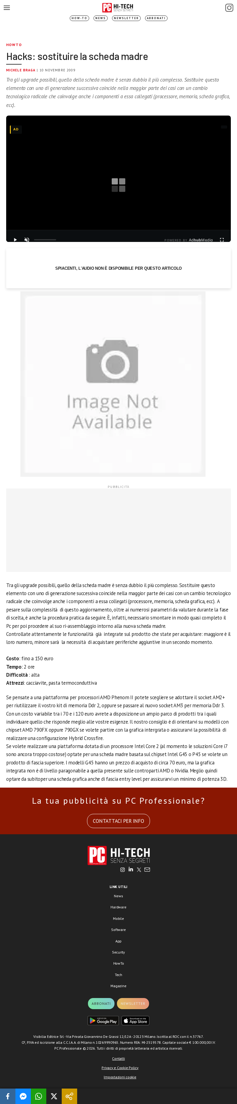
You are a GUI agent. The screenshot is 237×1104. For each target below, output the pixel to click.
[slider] (45, 239)
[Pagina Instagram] (229, 7)
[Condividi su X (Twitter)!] (54, 1096)
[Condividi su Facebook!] (7, 1096)
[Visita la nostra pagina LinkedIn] (131, 870)
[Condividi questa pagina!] (69, 1096)
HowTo (14, 44)
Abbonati (156, 18)
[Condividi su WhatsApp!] (38, 1096)
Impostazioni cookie (120, 1077)
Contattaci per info (118, 821)
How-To (79, 18)
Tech (118, 974)
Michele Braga (20, 70)
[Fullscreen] (222, 240)
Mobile (118, 918)
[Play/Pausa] (15, 240)
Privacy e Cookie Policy (120, 1067)
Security (118, 952)
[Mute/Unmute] (27, 240)
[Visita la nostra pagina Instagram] (122, 870)
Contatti (118, 1058)
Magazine (118, 985)
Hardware (118, 907)
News (100, 18)
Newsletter (126, 18)
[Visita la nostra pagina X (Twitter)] (139, 870)
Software (118, 929)
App (118, 941)
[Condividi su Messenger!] (23, 1096)
